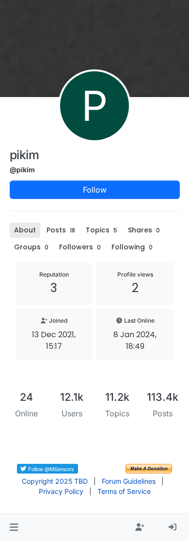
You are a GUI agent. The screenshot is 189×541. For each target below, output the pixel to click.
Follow (95, 190)
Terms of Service (124, 491)
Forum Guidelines (129, 481)
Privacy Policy (61, 491)
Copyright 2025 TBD (55, 481)
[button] (14, 527)
